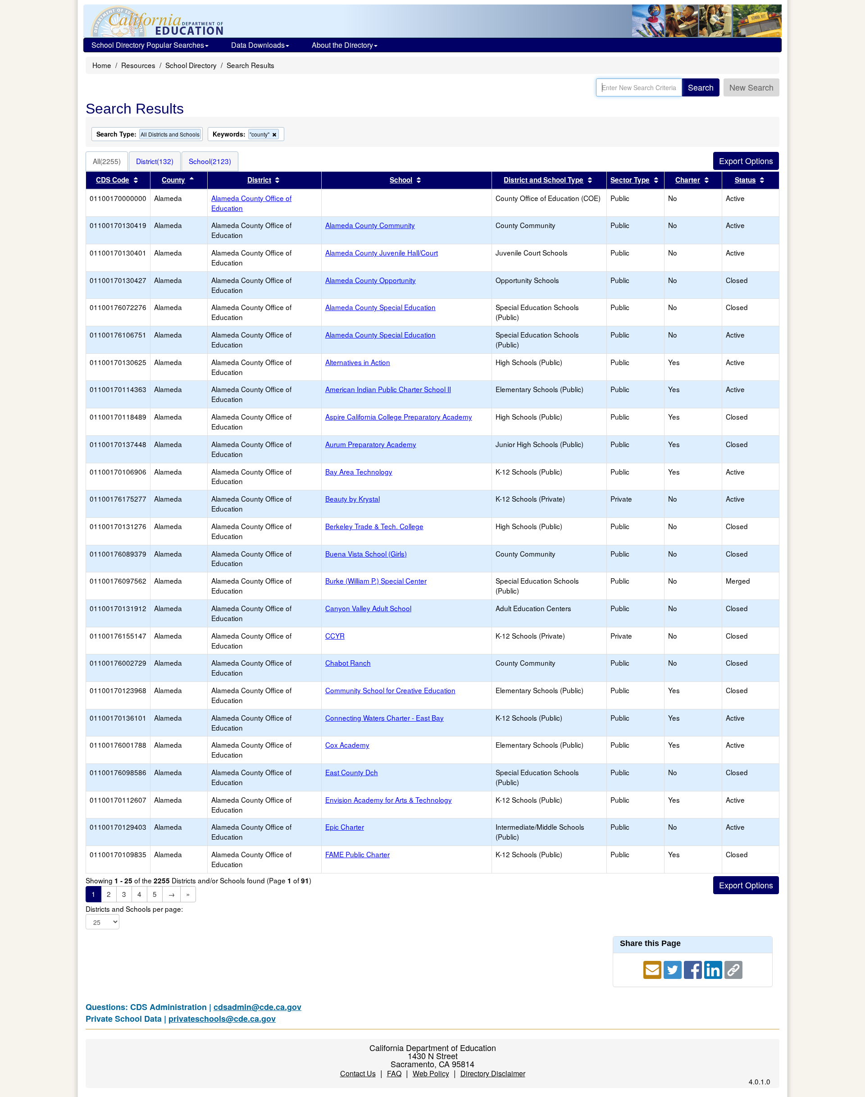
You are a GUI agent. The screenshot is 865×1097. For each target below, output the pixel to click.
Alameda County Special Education (380, 307)
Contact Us (358, 1073)
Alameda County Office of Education (251, 203)
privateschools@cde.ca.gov (222, 1018)
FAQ (394, 1073)
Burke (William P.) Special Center (376, 580)
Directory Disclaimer (492, 1073)
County (173, 180)
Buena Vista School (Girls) (366, 553)
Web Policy (431, 1073)
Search (701, 87)
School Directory (191, 65)
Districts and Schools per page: (134, 909)
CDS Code (112, 180)
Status (745, 180)
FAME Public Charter (357, 854)
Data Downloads (258, 45)
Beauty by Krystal (352, 498)
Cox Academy (347, 745)
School (401, 180)
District (259, 180)
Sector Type (630, 180)
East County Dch (351, 772)
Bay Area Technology (358, 471)
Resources (138, 65)
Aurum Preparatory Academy (370, 444)
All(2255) (107, 161)
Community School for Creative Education (390, 690)
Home (101, 65)
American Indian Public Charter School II (388, 389)
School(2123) (210, 161)
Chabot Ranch (348, 662)
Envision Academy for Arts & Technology (388, 799)
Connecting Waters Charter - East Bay (384, 717)
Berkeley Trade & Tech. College (374, 526)
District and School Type (543, 180)
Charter (687, 180)
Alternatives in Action (357, 362)
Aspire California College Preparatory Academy (398, 416)
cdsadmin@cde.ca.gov (257, 1007)
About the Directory (342, 45)
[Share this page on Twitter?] (674, 968)
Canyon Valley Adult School (368, 608)
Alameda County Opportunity (370, 280)
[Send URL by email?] (653, 968)
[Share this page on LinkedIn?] (714, 968)
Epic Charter (344, 827)
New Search (751, 87)
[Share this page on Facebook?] (694, 968)
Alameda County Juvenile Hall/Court (381, 252)
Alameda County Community (370, 225)
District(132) (154, 161)
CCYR (335, 635)
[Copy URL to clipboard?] (733, 968)
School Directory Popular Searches (147, 45)
